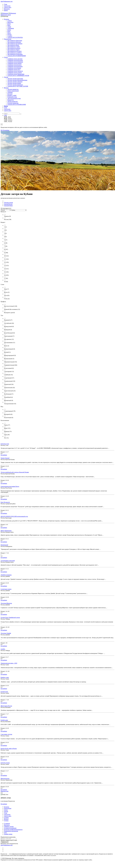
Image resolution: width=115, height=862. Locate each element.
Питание (9, 94)
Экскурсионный (10, 403)
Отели (6, 57)
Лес (6, 438)
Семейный (8, 374)
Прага (9, 33)
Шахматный (8, 400)
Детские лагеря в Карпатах (15, 84)
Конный (7, 352)
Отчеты (6, 820)
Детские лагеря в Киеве (14, 83)
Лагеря (6, 77)
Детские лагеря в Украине (14, 81)
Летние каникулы (12, 101)
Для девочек (9, 339)
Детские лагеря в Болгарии (15, 78)
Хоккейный (8, 397)
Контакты (7, 9)
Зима (6, 289)
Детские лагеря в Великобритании (17, 80)
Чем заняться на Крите (13, 48)
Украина (7, 216)
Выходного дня (9, 312)
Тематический (9, 387)
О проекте (7, 823)
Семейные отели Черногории (15, 74)
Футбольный (8, 394)
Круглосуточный (10, 306)
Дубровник (10, 28)
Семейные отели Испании (15, 66)
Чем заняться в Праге (13, 49)
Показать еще (4, 791)
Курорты (6, 19)
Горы (7, 434)
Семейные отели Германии (15, 62)
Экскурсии (7, 6)
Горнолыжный (9, 336)
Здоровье (10, 92)
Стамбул (9, 36)
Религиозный (9, 368)
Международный (10, 355)
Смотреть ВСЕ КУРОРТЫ (15, 37)
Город (7, 425)
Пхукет (9, 34)
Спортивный (9, 378)
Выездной (8, 414)
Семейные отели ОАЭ (13, 69)
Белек (9, 23)
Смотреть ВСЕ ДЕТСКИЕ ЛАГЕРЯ (17, 86)
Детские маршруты (12, 89)
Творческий (8, 384)
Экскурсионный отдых (14, 98)
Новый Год (10, 100)
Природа (8, 431)
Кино (6, 345)
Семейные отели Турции (14, 72)
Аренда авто (7, 7)
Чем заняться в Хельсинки (15, 54)
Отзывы (6, 817)
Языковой (8, 320)
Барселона (10, 22)
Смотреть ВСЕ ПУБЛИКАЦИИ (16, 104)
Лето (6, 295)
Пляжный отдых (12, 97)
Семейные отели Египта (14, 65)
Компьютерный (9, 349)
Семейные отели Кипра (14, 68)
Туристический (9, 391)
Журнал (6, 87)
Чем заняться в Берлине (14, 42)
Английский (9, 323)
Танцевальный (9, 381)
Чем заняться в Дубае (13, 46)
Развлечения (7, 39)
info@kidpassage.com (6, 1)
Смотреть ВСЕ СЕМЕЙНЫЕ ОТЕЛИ (18, 75)
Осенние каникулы (12, 103)
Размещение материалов (11, 831)
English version (8, 834)
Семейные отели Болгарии (15, 60)
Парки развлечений (13, 91)
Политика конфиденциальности (13, 829)
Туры (5, 4)
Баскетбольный (9, 333)
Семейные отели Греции (14, 63)
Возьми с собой (11, 95)
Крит (8, 31)
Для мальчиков (9, 342)
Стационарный (9, 411)
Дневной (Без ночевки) (12, 309)
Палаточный (8, 417)
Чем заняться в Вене (13, 45)
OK (2, 130)
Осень (6, 298)
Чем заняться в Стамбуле (14, 52)
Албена (9, 20)
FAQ (5, 832)
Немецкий (8, 329)
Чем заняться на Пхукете (14, 51)
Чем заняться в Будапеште (14, 43)
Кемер (9, 30)
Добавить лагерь (9, 826)
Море (7, 428)
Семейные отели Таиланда (15, 71)
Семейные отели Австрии (14, 59)
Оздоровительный (10, 365)
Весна (6, 292)
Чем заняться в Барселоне (14, 40)
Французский (9, 326)
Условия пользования (10, 828)
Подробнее (6, 130)
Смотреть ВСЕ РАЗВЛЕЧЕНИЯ (16, 55)
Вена (8, 25)
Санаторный (9, 371)
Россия (7, 219)
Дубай (9, 27)
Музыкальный (9, 358)
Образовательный (10, 362)
